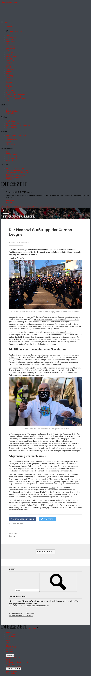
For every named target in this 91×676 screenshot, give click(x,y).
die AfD (52, 487)
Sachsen (12, 536)
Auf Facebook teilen (23, 519)
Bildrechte (10, 655)
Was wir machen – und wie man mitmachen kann (29, 606)
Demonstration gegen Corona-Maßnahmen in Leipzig (56, 319)
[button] (4, 23)
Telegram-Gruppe (16, 448)
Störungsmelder (19, 216)
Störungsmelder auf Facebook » (22, 613)
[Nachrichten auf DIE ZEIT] (14, 185)
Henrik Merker (17, 524)
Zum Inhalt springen (9, 2)
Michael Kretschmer (39, 503)
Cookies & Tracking (13, 669)
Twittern (48, 519)
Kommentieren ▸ (45, 552)
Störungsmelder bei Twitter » (21, 615)
